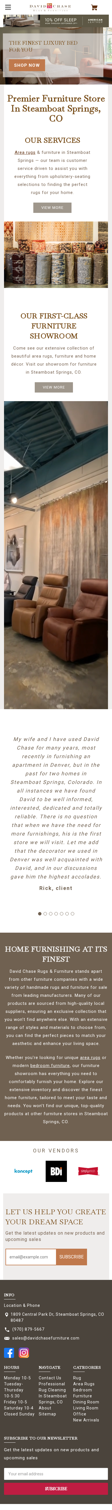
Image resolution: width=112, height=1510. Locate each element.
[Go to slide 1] (39, 913)
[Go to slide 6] (67, 913)
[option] (23, 1171)
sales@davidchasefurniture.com (46, 1338)
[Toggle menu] (7, 7)
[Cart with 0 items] (97, 7)
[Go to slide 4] (56, 913)
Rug (77, 1378)
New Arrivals (86, 1420)
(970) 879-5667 (28, 1329)
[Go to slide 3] (50, 913)
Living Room (86, 1408)
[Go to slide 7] (72, 913)
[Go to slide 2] (45, 913)
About (45, 1408)
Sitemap (47, 1414)
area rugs (90, 1057)
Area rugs (25, 152)
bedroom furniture (50, 1065)
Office (79, 1414)
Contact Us (50, 1378)
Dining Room (86, 1402)
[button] (56, 21)
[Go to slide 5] (61, 913)
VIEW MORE (52, 207)
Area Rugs (84, 1384)
